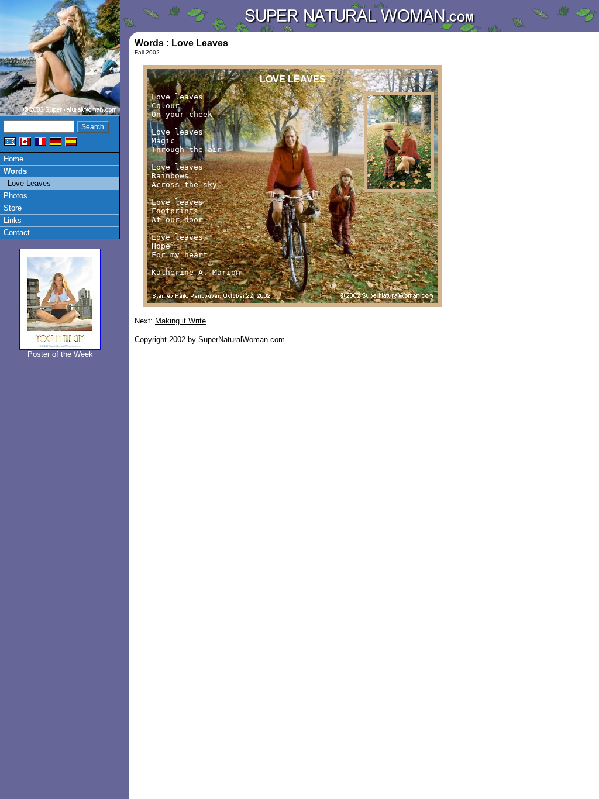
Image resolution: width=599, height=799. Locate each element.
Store (13, 208)
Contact (17, 232)
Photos (15, 195)
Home (13, 158)
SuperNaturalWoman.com (241, 339)
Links (13, 220)
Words (15, 171)
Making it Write (180, 320)
